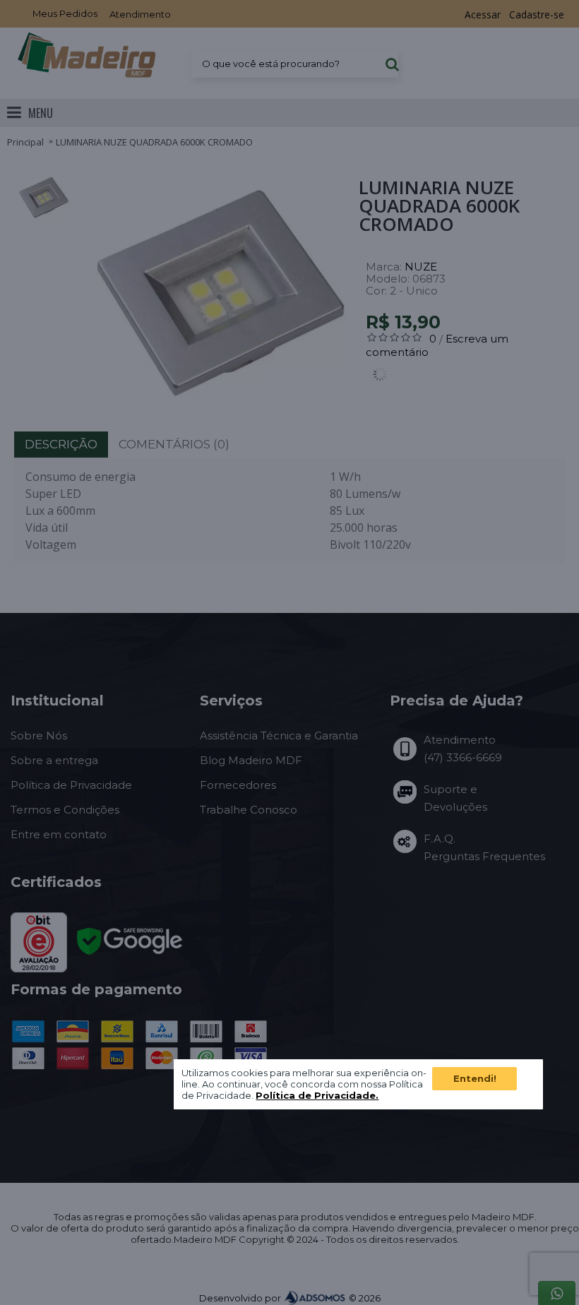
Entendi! (474, 1078)
